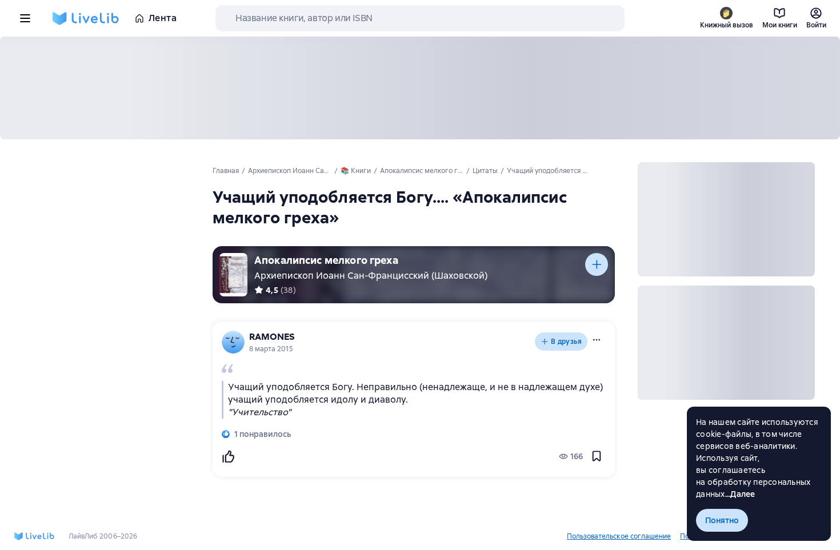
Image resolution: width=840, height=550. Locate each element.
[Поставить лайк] (228, 456)
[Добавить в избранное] (596, 456)
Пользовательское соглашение (619, 536)
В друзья (566, 341)
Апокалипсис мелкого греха (326, 260)
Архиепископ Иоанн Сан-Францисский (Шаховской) (370, 276)
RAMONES (272, 337)
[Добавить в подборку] (596, 264)
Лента (163, 18)
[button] (596, 340)
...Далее (740, 494)
